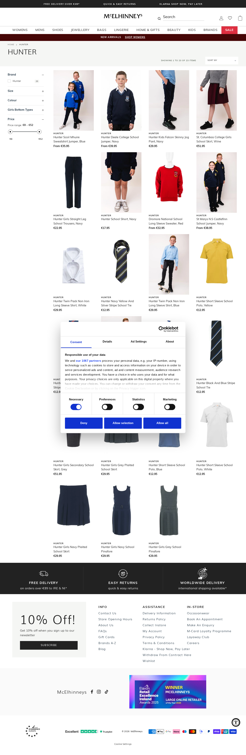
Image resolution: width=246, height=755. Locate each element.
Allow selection (123, 423)
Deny (83, 423)
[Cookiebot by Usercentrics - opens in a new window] (164, 329)
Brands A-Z (107, 642)
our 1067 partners (88, 360)
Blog (102, 648)
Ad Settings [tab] (139, 341)
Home (11, 45)
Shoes (57, 30)
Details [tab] (107, 341)
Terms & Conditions (158, 642)
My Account (152, 631)
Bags (101, 30)
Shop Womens (135, 37)
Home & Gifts (148, 30)
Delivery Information (159, 613)
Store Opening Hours (115, 619)
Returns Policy (154, 619)
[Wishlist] (230, 19)
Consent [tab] (76, 342)
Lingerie (121, 30)
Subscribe (49, 645)
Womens (20, 30)
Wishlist (149, 660)
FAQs (102, 631)
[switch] (107, 407)
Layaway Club (198, 636)
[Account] (221, 19)
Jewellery (80, 30)
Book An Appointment (205, 619)
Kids (192, 30)
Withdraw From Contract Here (167, 654)
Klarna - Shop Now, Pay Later (166, 648)
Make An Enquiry (200, 625)
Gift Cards (106, 636)
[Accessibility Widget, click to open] (236, 722)
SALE (229, 30)
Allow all (162, 423)
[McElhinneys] (123, 17)
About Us (105, 625)
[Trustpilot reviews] (89, 731)
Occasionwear (198, 613)
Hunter (23, 45)
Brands (211, 30)
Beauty (174, 30)
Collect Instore (154, 625)
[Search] (159, 17)
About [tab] (170, 341)
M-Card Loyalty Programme (209, 631)
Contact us (107, 613)
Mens (40, 30)
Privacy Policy (154, 636)
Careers (193, 642)
